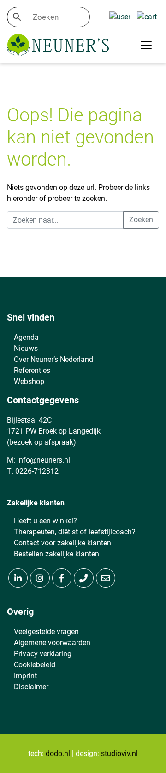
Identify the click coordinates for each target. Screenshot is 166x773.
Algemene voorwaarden (52, 642)
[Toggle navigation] (146, 45)
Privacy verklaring (42, 653)
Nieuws (26, 348)
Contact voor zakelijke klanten (62, 542)
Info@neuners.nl (43, 460)
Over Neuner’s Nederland (53, 359)
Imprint (25, 675)
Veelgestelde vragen (46, 631)
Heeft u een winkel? (45, 520)
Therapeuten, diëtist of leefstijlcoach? (75, 531)
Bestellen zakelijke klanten (56, 554)
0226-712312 (37, 471)
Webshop (29, 381)
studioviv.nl (119, 753)
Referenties (32, 370)
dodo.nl (58, 753)
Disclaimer (31, 686)
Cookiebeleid (34, 664)
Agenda (26, 337)
